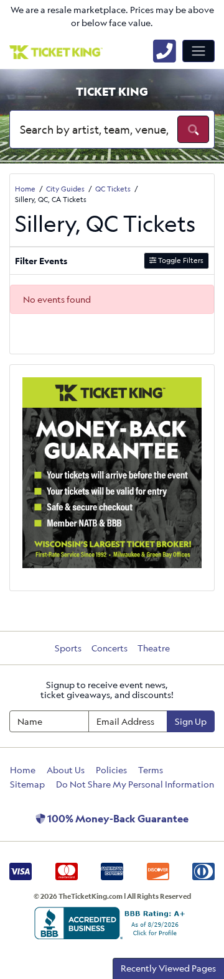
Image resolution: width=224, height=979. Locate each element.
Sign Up (191, 721)
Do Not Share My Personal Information (135, 784)
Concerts (109, 648)
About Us (66, 770)
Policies (111, 770)
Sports (68, 648)
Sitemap (27, 784)
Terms (150, 770)
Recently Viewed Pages (168, 968)
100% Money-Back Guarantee (117, 818)
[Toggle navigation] (198, 51)
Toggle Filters (179, 260)
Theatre (154, 648)
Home (22, 770)
